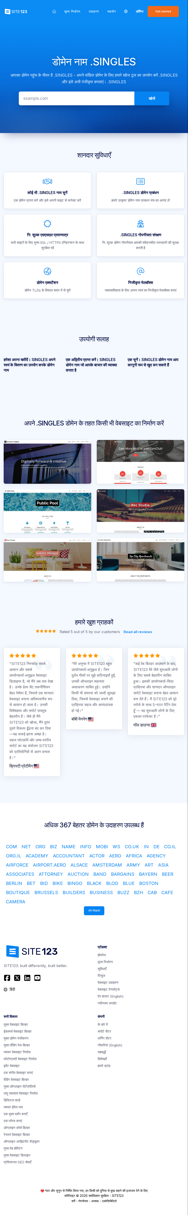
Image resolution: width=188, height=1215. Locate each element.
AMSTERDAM (107, 865)
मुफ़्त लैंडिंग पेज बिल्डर (17, 1045)
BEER (167, 874)
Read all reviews (138, 632)
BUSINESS (101, 892)
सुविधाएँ (102, 969)
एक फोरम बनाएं (13, 1121)
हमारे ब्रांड (104, 1066)
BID (44, 883)
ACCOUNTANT (69, 856)
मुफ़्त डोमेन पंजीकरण (16, 1038)
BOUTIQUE (18, 892)
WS (116, 846)
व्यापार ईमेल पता (13, 1107)
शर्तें (73, 1201)
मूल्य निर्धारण (72, 11)
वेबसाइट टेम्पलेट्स (109, 989)
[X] (17, 977)
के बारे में (103, 1024)
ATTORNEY (51, 874)
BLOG (112, 883)
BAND (99, 874)
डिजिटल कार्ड (12, 1100)
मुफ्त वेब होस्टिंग (13, 1148)
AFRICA (134, 856)
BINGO (74, 883)
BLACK (94, 883)
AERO (115, 856)
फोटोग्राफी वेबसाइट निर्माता (20, 1059)
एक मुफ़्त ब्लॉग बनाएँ (16, 1114)
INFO (85, 846)
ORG (40, 846)
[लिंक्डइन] (27, 977)
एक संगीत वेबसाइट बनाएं (18, 1072)
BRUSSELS (46, 892)
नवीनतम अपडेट (107, 1003)
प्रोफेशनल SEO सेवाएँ (17, 1162)
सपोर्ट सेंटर (104, 1031)
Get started (163, 11)
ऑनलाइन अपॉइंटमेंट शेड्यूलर (22, 1141)
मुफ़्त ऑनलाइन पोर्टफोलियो (20, 1086)
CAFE (167, 892)
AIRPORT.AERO (49, 865)
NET (26, 846)
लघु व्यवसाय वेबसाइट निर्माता (21, 1093)
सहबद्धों (102, 1052)
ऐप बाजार (111, 996)
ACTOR (97, 856)
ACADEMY (37, 856)
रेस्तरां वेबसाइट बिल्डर (17, 1134)
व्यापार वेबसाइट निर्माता (17, 1052)
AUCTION (78, 874)
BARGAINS (122, 874)
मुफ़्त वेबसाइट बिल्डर (16, 1024)
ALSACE (79, 865)
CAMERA (15, 901)
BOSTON (148, 883)
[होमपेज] (54, 11)
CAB (152, 892)
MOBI (102, 846)
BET (31, 883)
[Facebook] (8, 977)
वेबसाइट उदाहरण (108, 982)
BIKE (58, 883)
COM (11, 846)
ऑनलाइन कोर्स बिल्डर (17, 1128)
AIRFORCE (17, 865)
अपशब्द (95, 1201)
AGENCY (156, 856)
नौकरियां (110, 1045)
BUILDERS (74, 892)
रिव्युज (101, 975)
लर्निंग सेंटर (104, 1038)
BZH (138, 892)
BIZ (53, 846)
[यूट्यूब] (37, 977)
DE (156, 846)
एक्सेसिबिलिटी (109, 1201)
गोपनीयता (83, 1201)
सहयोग (111, 11)
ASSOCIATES (20, 874)
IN (146, 846)
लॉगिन (140, 11)
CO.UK (132, 846)
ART (149, 865)
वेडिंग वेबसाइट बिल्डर (16, 1079)
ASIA (163, 865)
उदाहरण (94, 11)
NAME (68, 846)
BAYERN (148, 874)
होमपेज (102, 955)
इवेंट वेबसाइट (12, 1066)
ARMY (133, 865)
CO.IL (170, 846)
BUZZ (123, 892)
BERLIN (14, 883)
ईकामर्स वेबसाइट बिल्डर (18, 1031)
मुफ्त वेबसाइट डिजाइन (17, 1155)
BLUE (129, 883)
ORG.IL (13, 856)
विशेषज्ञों (102, 1059)
